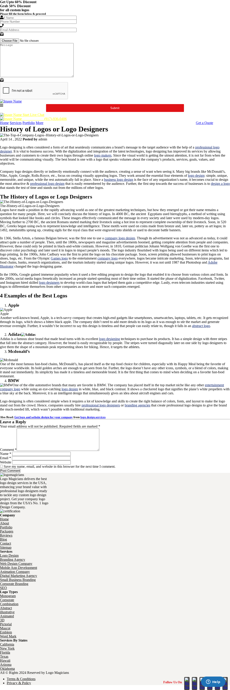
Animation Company (15, 572)
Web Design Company (16, 564)
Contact (5, 543)
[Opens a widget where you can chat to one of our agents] (213, 682)
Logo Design (9, 555)
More (39, 123)
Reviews (6, 535)
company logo (107, 258)
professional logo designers (101, 405)
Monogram (8, 596)
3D (2, 620)
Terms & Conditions (21, 679)
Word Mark (8, 636)
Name (5, 454)
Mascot (5, 628)
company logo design (120, 238)
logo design (196, 175)
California (7, 644)
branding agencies (137, 405)
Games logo (59, 258)
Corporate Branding (14, 584)
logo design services (93, 417)
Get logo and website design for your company (43, 417)
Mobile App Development (18, 568)
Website (5, 462)
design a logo (220, 184)
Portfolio (28, 123)
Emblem (6, 632)
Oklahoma (7, 668)
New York (7, 648)
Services (16, 123)
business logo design (118, 179)
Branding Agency (12, 559)
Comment (8, 450)
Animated (7, 616)
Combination (9, 604)
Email (5, 458)
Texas (4, 656)
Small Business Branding (18, 580)
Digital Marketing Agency (18, 576)
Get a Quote (204, 123)
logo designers (49, 282)
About (4, 523)
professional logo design (47, 184)
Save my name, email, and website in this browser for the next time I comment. (59, 466)
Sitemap (5, 547)
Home (4, 123)
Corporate (7, 600)
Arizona (5, 664)
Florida (5, 652)
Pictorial (6, 624)
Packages (6, 531)
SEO (3, 588)
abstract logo (201, 326)
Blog (3, 539)
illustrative (7, 612)
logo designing (109, 339)
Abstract (6, 608)
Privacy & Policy (19, 683)
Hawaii (5, 660)
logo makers (102, 155)
